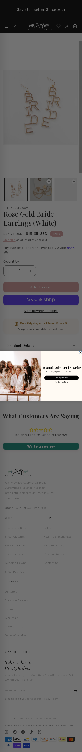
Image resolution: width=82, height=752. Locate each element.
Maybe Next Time (61, 382)
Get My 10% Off (61, 378)
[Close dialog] (80, 352)
